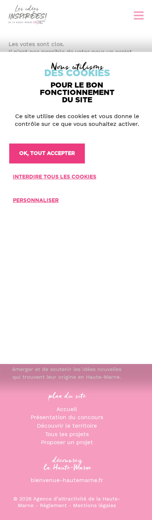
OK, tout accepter (47, 153)
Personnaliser (36, 200)
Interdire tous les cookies (54, 177)
